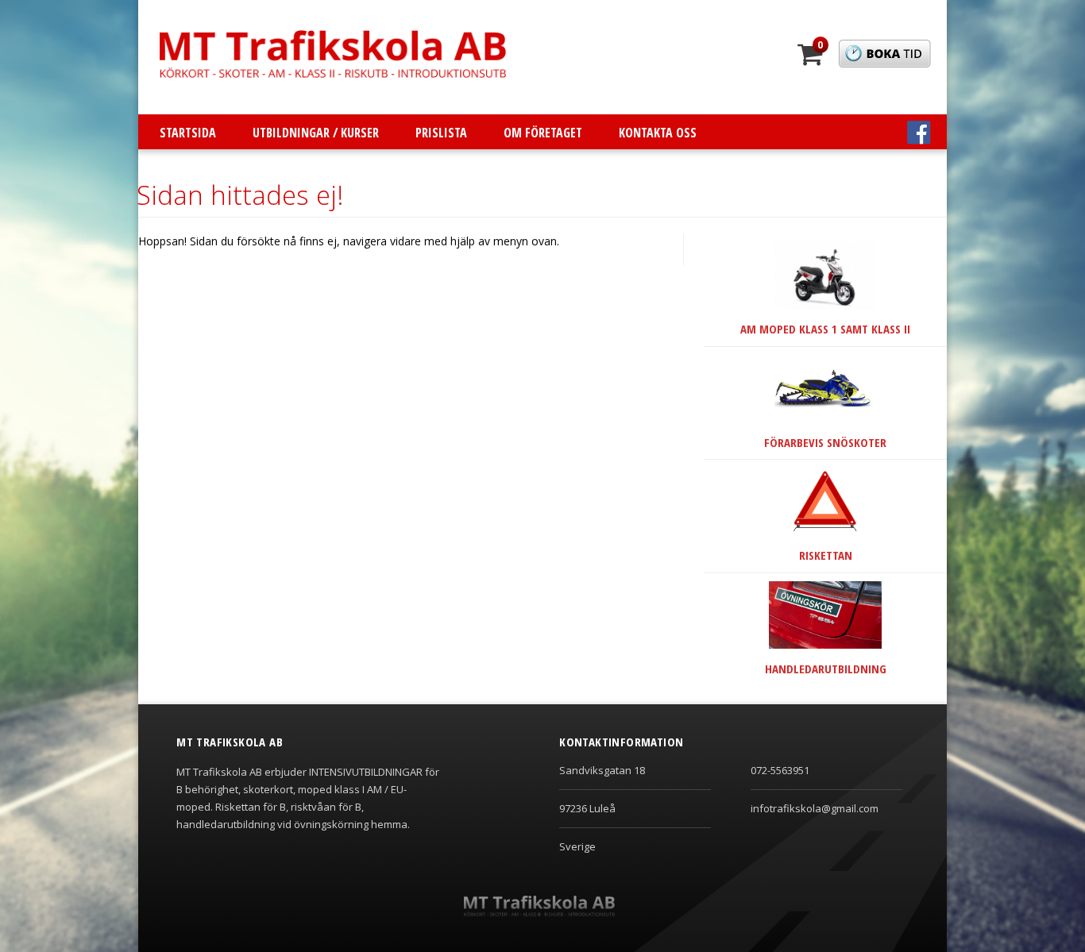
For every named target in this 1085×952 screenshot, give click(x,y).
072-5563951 (780, 770)
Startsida (188, 132)
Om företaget (543, 132)
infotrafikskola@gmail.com (814, 808)
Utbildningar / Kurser (316, 132)
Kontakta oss (658, 132)
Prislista (441, 132)
